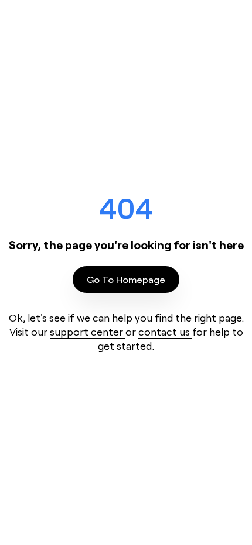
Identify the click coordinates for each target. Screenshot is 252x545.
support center (87, 331)
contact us (165, 331)
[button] (126, 279)
